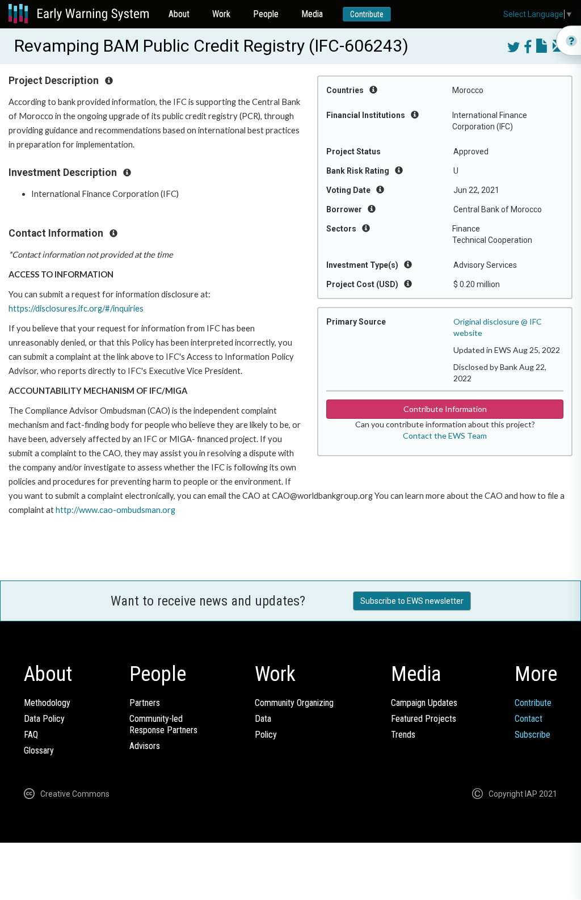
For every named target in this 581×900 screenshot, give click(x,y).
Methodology (47, 702)
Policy (266, 734)
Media (312, 14)
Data (263, 718)
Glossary (39, 750)
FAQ (31, 734)
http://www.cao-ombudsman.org (115, 510)
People (266, 14)
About (179, 14)
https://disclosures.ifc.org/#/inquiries (76, 308)
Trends (403, 734)
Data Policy (44, 718)
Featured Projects (423, 718)
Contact (528, 718)
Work (221, 14)
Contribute (367, 14)
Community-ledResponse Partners (163, 724)
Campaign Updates (424, 702)
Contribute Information (445, 409)
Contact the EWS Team (445, 435)
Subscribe (532, 734)
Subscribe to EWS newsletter (412, 600)
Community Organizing (294, 702)
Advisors (144, 746)
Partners (144, 702)
